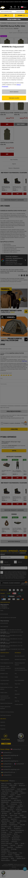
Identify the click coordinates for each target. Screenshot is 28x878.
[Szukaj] (26, 11)
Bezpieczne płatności (10, 1)
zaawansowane (20, 11)
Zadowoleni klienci (17, 1)
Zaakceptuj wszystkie (14, 98)
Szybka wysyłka (3, 1)
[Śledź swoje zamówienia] (11, 7)
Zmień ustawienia (14, 91)
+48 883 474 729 (25, 1)
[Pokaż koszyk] (19, 7)
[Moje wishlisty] (15, 7)
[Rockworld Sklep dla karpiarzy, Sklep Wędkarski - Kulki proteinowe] (2, 7)
